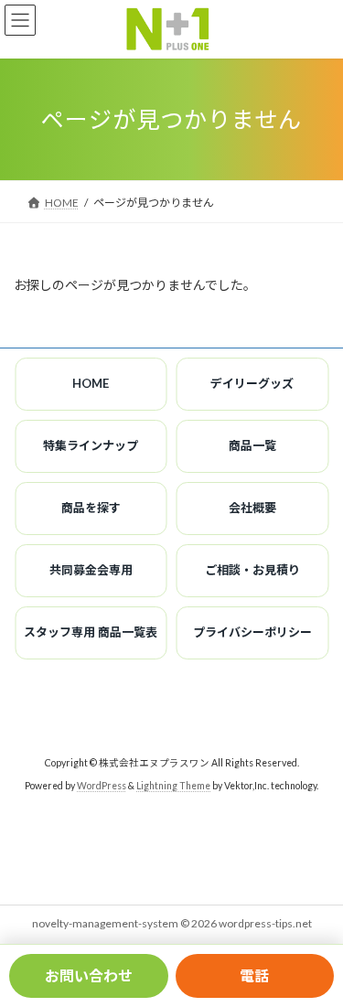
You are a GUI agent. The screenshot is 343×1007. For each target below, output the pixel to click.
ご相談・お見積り (252, 569)
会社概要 (252, 507)
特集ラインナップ (90, 445)
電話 (254, 975)
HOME (90, 383)
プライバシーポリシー (252, 632)
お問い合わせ (89, 975)
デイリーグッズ (252, 383)
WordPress (101, 785)
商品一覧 (252, 445)
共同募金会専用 (91, 569)
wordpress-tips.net (265, 923)
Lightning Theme (173, 785)
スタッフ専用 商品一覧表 (90, 632)
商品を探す (91, 507)
